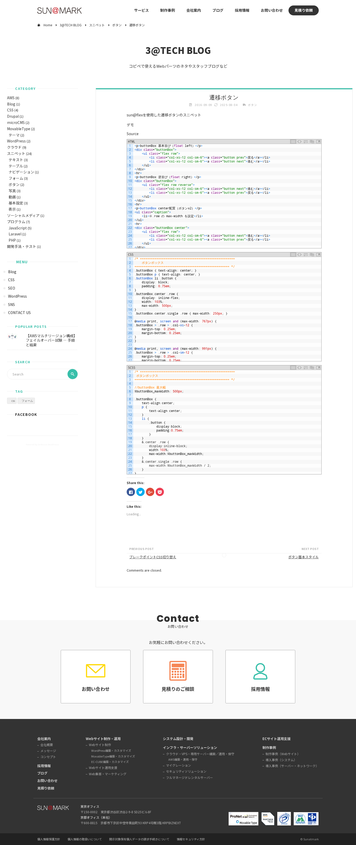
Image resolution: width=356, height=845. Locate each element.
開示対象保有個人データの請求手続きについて (139, 839)
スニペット (97, 25)
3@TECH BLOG (71, 25)
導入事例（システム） (281, 760)
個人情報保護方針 (48, 839)
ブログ (217, 10)
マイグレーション (178, 765)
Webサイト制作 (100, 744)
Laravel (15, 233)
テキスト (16, 159)
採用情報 (242, 10)
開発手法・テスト (21, 246)
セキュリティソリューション (186, 771)
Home (48, 25)
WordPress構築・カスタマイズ (111, 750)
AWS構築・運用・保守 (182, 759)
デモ (130, 124)
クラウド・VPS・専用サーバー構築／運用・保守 (200, 754)
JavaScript (18, 227)
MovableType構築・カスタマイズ (113, 756)
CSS (10, 109)
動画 (12, 196)
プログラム (16, 221)
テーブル (16, 165)
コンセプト (48, 756)
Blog (11, 104)
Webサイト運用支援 (103, 767)
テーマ (14, 134)
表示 (12, 209)
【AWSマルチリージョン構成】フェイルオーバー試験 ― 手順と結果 (51, 340)
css (13, 401)
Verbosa (41, 444)
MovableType (18, 128)
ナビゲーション (21, 171)
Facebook (26, 414)
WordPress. (53, 444)
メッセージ (48, 750)
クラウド (14, 147)
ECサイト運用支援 (276, 738)
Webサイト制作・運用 (103, 738)
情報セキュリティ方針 (191, 839)
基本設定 (16, 202)
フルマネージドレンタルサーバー (189, 777)
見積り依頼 (303, 10)
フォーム (16, 178)
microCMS (16, 122)
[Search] (72, 374)
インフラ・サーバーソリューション (190, 747)
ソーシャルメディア (23, 215)
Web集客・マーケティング (107, 774)
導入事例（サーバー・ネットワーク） (292, 765)
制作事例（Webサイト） (283, 754)
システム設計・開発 (178, 738)
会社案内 (193, 10)
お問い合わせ (272, 10)
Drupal (13, 116)
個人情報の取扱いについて (84, 839)
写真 (12, 190)
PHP (12, 240)
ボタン (117, 25)
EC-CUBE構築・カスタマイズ (110, 762)
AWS (11, 97)
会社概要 (46, 744)
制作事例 (167, 10)
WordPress (16, 140)
